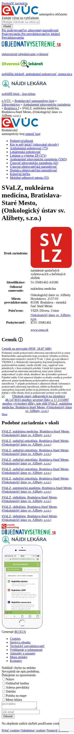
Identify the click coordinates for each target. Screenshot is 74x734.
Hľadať (7, 26)
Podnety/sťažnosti (21, 141)
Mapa (4, 414)
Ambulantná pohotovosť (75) (29, 148)
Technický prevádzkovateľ (27, 646)
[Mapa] (37, 403)
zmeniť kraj (32, 134)
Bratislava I (11, 108)
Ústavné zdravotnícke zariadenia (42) (34, 163)
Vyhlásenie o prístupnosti (26, 649)
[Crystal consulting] (10, 527)
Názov (10, 679)
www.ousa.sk (39, 330)
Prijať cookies (11, 730)
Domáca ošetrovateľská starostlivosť (33, 170)
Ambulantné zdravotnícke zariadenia (47, 104)
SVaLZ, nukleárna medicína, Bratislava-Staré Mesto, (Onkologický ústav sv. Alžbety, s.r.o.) (36, 433)
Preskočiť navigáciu (15, 3)
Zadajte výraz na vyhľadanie (20, 18)
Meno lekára (14, 699)
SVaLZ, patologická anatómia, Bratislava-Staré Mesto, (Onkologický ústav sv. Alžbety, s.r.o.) (37, 489)
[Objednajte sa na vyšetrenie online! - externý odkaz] (29, 533)
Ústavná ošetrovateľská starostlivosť (33, 166)
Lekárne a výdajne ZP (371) (28, 155)
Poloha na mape (16, 695)
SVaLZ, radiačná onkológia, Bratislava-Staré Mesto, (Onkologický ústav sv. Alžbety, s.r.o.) (35, 442)
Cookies (15, 638)
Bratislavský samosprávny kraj (34, 101)
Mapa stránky (19, 657)
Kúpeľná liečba (20, 174)
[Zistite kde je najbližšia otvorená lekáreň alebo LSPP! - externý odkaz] (22, 628)
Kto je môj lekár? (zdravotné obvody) (34, 144)
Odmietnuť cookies (33, 730)
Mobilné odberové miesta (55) (29, 177)
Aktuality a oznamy (22, 653)
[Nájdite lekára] (24, 543)
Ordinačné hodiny (17, 683)
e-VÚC (6, 101)
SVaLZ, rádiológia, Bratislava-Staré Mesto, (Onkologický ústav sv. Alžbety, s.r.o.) (30, 499)
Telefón (11, 691)
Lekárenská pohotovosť (25, 152)
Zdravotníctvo (11, 104)
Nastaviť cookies (57, 730)
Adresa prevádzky (17, 687)
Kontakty (16, 661)
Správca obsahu (20, 642)
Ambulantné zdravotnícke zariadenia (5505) (38, 159)
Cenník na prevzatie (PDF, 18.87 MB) (26, 348)
